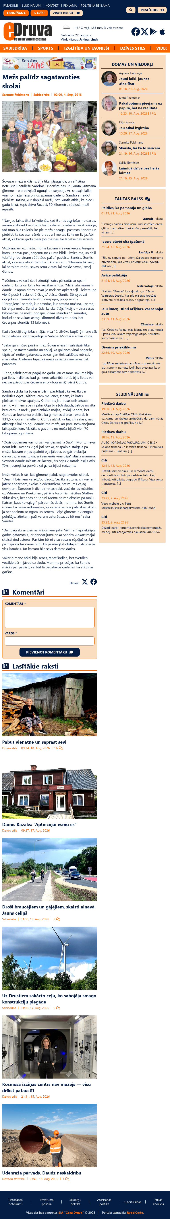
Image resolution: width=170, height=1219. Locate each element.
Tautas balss (129, 198)
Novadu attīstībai (13, 1179)
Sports (45, 48)
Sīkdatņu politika (75, 1202)
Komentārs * (15, 603)
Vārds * (11, 633)
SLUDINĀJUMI (32, 5)
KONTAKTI (52, 5)
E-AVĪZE (39, 13)
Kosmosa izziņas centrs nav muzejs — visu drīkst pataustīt (46, 1087)
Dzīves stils (132, 48)
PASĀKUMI (10, 5)
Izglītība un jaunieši (86, 48)
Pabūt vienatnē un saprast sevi (34, 742)
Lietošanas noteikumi (15, 1202)
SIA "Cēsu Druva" (71, 1212)
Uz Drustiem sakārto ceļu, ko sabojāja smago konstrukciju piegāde (49, 998)
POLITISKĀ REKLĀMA (95, 5)
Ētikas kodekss (158, 1202)
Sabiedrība (15, 48)
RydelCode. (135, 1212)
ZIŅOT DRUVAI (63, 13)
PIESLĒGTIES (149, 10)
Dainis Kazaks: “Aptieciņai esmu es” (39, 824)
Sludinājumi (129, 394)
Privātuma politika (47, 1202)
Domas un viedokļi (132, 64)
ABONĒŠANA (16, 13)
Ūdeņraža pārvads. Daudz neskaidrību (41, 1172)
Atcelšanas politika (104, 1202)
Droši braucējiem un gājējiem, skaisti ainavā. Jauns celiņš (49, 909)
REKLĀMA (70, 5)
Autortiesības (132, 1202)
